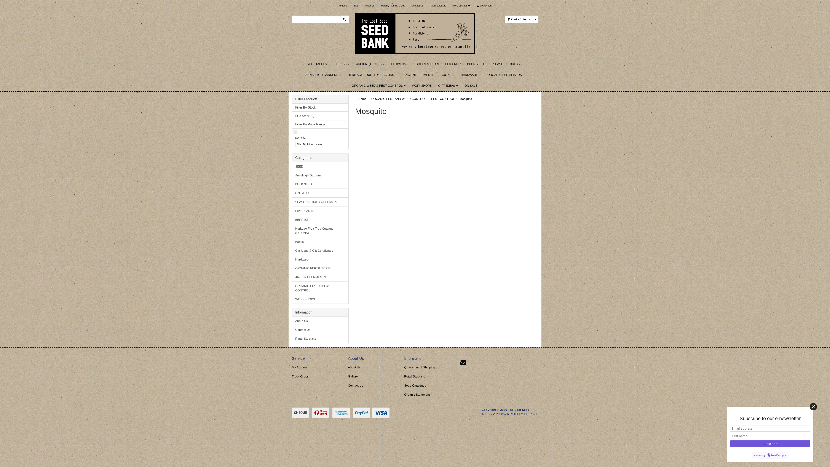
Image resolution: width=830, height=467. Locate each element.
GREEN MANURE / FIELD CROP (438, 64)
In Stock (306, 116)
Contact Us (417, 5)
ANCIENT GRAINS (369, 64)
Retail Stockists (438, 5)
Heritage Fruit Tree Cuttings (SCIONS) (314, 231)
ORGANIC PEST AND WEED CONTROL (315, 288)
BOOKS (446, 75)
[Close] (813, 406)
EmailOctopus (779, 455)
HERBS (341, 64)
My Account (300, 367)
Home (362, 99)
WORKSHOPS (422, 85)
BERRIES (301, 219)
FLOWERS (399, 64)
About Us (370, 5)
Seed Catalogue (415, 385)
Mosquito (466, 99)
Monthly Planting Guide (393, 5)
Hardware (302, 259)
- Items (520, 19)
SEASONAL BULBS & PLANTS (316, 202)
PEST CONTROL (443, 99)
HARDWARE (470, 75)
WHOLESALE (460, 5)
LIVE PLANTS (304, 211)
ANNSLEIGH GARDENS (322, 75)
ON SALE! (471, 85)
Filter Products (306, 99)
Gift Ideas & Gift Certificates (314, 250)
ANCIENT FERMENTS (419, 75)
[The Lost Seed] (415, 32)
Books (299, 241)
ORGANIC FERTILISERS (505, 75)
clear (319, 144)
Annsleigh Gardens (308, 175)
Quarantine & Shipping (419, 367)
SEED (299, 166)
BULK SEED (476, 64)
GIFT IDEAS (447, 85)
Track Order (300, 376)
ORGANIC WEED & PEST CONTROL (377, 85)
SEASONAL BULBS (506, 64)
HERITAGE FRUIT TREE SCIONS (371, 75)
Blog (356, 5)
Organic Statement (417, 394)
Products (342, 5)
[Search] (344, 19)
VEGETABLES (317, 64)
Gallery (353, 376)
